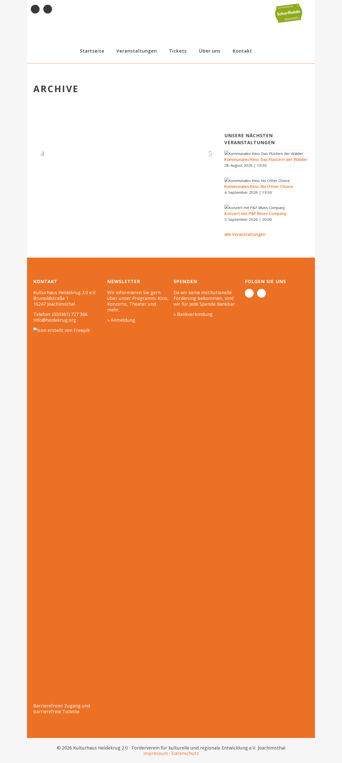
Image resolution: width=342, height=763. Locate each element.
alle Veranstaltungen (244, 234)
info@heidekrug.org (54, 320)
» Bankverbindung (193, 314)
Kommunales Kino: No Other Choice (258, 186)
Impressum (155, 753)
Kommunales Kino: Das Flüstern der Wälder (265, 159)
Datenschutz (185, 753)
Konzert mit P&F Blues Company (255, 213)
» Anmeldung (121, 320)
